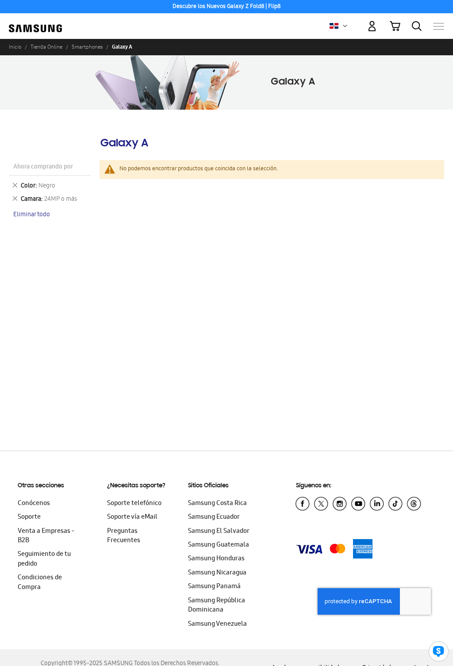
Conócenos (34, 503)
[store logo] (35, 22)
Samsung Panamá (214, 587)
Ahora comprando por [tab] (43, 167)
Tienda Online (46, 46)
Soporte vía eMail (132, 517)
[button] (345, 26)
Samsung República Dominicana (216, 606)
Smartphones (87, 46)
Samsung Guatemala (218, 545)
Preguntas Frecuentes (123, 536)
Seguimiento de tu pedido (44, 559)
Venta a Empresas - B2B (46, 536)
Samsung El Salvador (219, 531)
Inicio (15, 46)
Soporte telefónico (134, 503)
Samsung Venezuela (217, 624)
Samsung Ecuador (214, 517)
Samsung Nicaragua (217, 573)
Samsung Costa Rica (217, 503)
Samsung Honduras (216, 559)
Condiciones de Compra (40, 583)
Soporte (29, 517)
